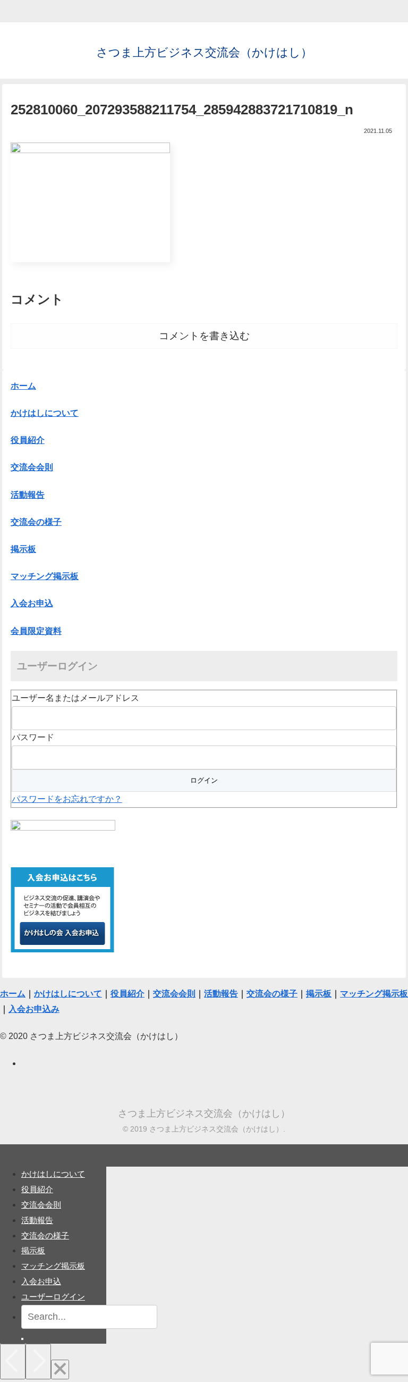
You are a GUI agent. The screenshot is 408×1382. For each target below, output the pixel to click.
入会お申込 (41, 1281)
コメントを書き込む (204, 335)
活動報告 (37, 1220)
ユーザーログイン (53, 1296)
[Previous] (13, 1361)
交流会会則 (41, 1204)
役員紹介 (37, 1189)
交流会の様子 (45, 1235)
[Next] (38, 1361)
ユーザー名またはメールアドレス (75, 697)
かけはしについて (45, 412)
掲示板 (33, 1250)
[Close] (60, 1369)
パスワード (33, 737)
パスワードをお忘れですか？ (67, 798)
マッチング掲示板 (53, 1265)
